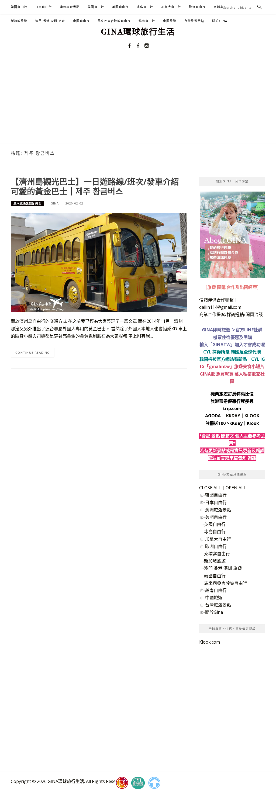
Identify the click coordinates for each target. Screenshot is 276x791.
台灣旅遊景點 (194, 21)
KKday (236, 423)
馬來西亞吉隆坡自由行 (114, 21)
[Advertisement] (138, 103)
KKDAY (233, 416)
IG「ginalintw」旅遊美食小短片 (232, 366)
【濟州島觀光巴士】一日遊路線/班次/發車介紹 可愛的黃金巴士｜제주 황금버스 (95, 186)
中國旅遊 (169, 21)
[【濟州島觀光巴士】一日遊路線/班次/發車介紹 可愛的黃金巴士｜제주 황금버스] (99, 262)
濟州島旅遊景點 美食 (27, 203)
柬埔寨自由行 (217, 554)
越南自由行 (147, 21)
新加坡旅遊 (19, 21)
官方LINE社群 (249, 330)
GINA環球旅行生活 (138, 32)
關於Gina (219, 21)
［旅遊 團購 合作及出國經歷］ (232, 287)
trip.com (232, 408)
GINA (55, 203)
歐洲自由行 (197, 7)
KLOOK (251, 416)
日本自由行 (43, 7)
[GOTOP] (154, 783)
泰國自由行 (81, 21)
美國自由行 (96, 7)
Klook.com (209, 642)
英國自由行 (120, 7)
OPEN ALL (236, 488)
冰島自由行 (145, 7)
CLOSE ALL (210, 488)
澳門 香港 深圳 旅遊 (50, 21)
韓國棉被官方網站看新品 (223, 359)
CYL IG (258, 359)
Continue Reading (32, 353)
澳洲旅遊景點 (70, 7)
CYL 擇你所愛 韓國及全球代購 (232, 352)
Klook (253, 423)
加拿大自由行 (171, 7)
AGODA (213, 416)
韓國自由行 (19, 7)
